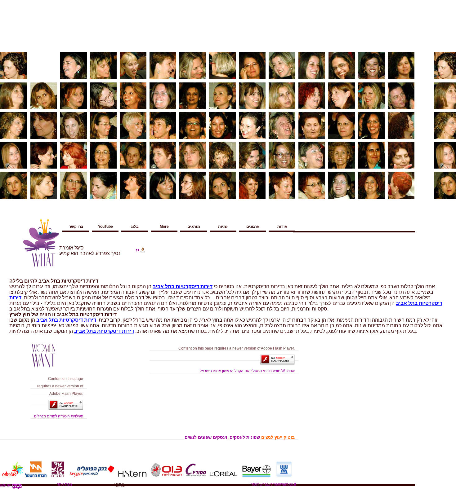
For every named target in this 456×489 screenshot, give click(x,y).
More (164, 226)
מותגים (193, 226)
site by (6, 485)
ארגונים (252, 226)
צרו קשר (76, 226)
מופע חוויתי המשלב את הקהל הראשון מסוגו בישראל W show (247, 371)
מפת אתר (64, 484)
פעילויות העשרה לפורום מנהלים (58, 416)
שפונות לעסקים (245, 437)
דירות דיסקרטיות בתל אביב (182, 286)
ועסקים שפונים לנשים (206, 437)
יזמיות (223, 226)
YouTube (105, 226)
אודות (282, 226)
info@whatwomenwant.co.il (273, 484)
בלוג (135, 226)
